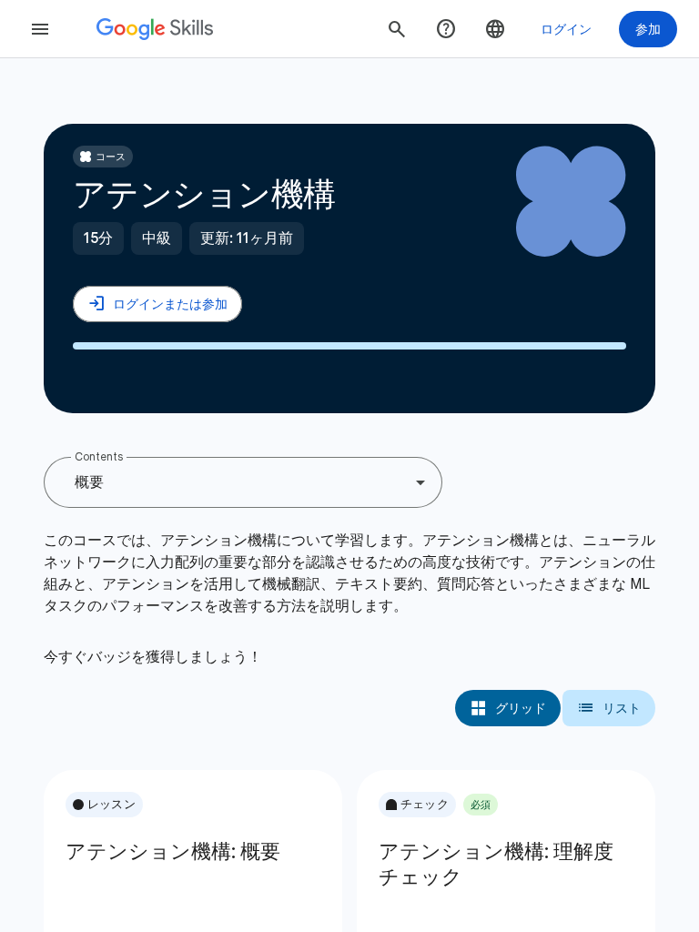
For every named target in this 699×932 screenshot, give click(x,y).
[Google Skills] (155, 29)
